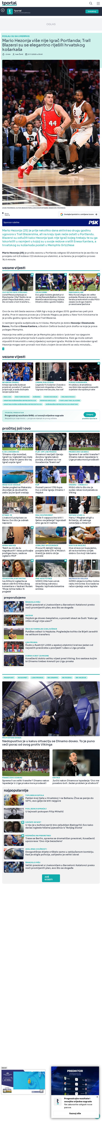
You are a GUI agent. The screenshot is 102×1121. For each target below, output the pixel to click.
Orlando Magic (68, 397)
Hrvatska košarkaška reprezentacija (20, 400)
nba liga (7, 397)
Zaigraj (89, 414)
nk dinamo (53, 678)
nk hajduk (81, 678)
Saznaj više (75, 1113)
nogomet (22, 678)
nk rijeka (67, 678)
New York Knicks (22, 397)
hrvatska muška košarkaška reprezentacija (23, 404)
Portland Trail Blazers (69, 400)
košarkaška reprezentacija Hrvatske (62, 404)
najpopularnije (16, 790)
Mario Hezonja (50, 397)
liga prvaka (37, 678)
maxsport (9, 678)
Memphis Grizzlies (47, 400)
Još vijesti (49, 878)
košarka (36, 397)
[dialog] (75, 1092)
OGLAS (51, 24)
